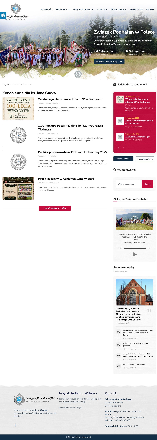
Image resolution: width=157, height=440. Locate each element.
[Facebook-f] (15, 425)
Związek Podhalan (8, 85)
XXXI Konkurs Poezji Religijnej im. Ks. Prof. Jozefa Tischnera (70, 127)
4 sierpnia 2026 (51, 133)
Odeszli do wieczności (24, 85)
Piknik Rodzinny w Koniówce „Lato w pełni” (66, 179)
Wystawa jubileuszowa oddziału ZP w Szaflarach (70, 99)
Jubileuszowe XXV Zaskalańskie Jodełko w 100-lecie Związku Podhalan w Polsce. (138, 332)
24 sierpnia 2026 (52, 103)
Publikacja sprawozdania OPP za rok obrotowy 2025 (72, 152)
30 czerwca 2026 (52, 182)
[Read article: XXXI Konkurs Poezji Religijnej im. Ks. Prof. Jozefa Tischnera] (18, 135)
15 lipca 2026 (50, 156)
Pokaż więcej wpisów (55, 208)
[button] (3, 15)
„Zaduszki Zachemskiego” (137, 136)
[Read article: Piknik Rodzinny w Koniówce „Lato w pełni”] (18, 188)
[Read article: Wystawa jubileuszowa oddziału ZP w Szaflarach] (18, 108)
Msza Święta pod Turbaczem (134, 364)
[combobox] (128, 184)
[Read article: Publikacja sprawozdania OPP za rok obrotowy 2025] (18, 161)
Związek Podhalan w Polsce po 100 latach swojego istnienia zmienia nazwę (138, 355)
